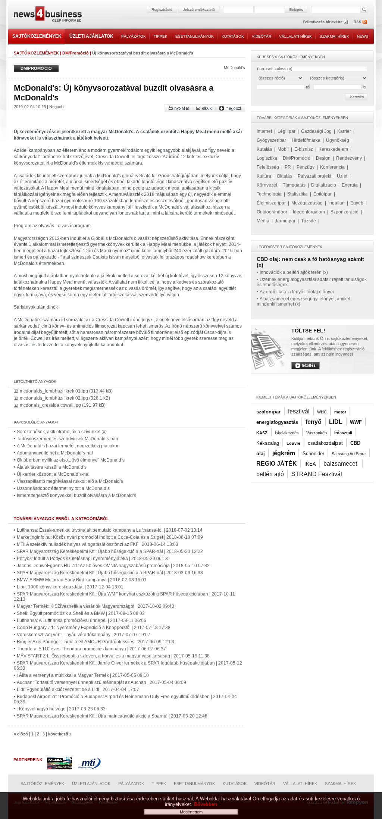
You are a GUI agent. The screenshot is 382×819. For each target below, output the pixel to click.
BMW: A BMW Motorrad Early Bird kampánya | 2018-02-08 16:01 (82, 579)
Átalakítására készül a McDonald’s (52, 467)
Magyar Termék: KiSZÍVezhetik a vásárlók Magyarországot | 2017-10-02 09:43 (95, 606)
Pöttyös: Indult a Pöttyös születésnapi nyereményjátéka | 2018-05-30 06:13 (92, 558)
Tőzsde (308, 220)
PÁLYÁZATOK (133, 36)
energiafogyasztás (277, 422)
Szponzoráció (344, 212)
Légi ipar (286, 131)
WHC (322, 412)
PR (288, 167)
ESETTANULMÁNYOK (194, 36)
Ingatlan (336, 203)
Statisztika (297, 194)
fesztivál (299, 411)
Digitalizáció (323, 185)
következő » (60, 734)
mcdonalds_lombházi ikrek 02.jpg (54, 398)
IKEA (310, 464)
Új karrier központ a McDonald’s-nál (53, 474)
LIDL (335, 422)
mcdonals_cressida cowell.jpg (50, 405)
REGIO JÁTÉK (276, 463)
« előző (21, 734)
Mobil (283, 149)
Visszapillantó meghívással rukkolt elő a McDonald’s (70, 481)
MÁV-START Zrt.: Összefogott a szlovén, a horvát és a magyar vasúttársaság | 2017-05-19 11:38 (113, 656)
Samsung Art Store (349, 453)
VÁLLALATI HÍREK (295, 36)
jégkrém (283, 453)
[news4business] (47, 15)
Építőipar (322, 194)
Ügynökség (337, 140)
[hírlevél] (325, 22)
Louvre (293, 443)
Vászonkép (316, 433)
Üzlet (342, 176)
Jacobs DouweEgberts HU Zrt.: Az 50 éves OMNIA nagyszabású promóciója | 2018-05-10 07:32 (113, 565)
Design (323, 158)
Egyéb (356, 203)
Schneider (313, 453)
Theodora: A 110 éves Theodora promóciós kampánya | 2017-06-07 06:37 (91, 648)
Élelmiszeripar (271, 203)
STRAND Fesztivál (316, 474)
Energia (350, 185)
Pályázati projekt (314, 176)
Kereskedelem (333, 149)
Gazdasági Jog (316, 131)
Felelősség (268, 167)
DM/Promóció (75, 53)
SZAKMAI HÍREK (334, 36)
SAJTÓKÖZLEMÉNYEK (37, 36)
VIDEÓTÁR (261, 36)
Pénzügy (305, 167)
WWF (356, 422)
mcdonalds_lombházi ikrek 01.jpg (54, 391)
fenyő (314, 422)
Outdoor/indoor (272, 212)
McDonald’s (234, 67)
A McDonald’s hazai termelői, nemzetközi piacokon (68, 445)
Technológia (269, 194)
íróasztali (343, 433)
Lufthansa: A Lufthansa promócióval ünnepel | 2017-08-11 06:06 (81, 620)
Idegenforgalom (309, 212)
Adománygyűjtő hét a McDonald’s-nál (55, 453)
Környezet (267, 185)
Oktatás (284, 176)
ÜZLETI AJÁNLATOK (91, 36)
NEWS (362, 36)
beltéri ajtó (270, 474)
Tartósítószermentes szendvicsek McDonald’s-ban (67, 438)
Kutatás (264, 149)
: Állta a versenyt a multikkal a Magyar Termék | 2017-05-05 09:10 (83, 675)
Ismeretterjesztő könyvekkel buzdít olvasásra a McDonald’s (76, 495)
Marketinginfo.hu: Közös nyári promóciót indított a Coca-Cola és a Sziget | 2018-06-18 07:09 (110, 537)
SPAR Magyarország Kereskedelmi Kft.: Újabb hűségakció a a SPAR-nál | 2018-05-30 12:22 (110, 551)
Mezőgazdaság (307, 203)
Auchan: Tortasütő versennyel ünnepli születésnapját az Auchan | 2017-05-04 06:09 (101, 682)
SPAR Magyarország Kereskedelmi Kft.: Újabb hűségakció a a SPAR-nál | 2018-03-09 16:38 (110, 572)
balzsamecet (340, 463)
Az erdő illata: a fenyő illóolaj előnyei (297, 291)
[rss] (360, 22)
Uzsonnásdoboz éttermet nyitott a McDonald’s (63, 488)
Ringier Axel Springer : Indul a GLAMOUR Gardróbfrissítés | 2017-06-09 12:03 (95, 641)
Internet (264, 131)
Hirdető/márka (306, 140)
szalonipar (268, 412)
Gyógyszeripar (271, 140)
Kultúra (264, 176)
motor (340, 412)
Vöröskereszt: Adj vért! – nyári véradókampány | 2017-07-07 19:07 (83, 634)
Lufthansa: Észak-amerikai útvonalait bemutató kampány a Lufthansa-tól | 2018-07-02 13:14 (110, 530)
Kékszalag (267, 443)
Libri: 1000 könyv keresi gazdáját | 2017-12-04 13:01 (70, 587)
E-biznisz (303, 149)
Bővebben (205, 804)
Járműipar (285, 220)
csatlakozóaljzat (325, 443)
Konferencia (332, 167)
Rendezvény (349, 158)
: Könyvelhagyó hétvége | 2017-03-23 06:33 (61, 709)
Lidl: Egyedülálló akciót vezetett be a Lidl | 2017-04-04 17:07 (78, 689)
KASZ (261, 433)
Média (263, 220)
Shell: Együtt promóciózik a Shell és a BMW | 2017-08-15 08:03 (81, 613)
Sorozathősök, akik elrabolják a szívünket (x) (62, 431)
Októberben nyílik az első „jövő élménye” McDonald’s (71, 460)
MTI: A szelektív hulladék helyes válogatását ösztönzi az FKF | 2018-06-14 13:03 (97, 544)
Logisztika (267, 158)
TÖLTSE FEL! (308, 331)
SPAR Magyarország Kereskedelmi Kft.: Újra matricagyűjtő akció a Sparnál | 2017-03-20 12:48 (112, 716)
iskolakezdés (287, 433)
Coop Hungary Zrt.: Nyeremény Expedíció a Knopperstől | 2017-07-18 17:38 (93, 627)
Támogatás (294, 185)
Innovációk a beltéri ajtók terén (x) (294, 272)
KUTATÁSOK (233, 36)
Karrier (344, 131)
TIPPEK (160, 36)
